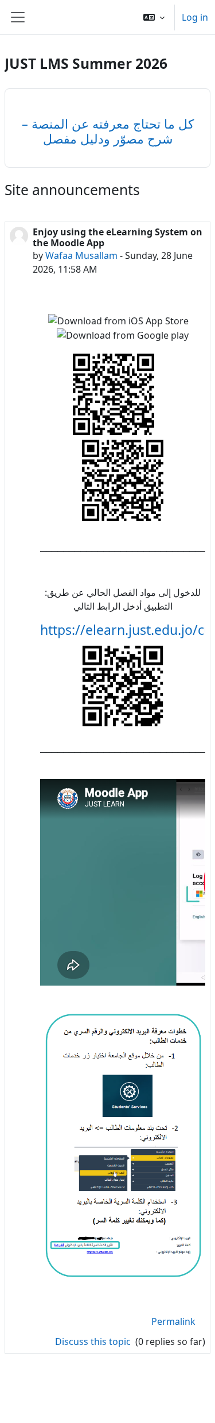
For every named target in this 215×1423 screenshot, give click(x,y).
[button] (154, 17)
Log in (195, 17)
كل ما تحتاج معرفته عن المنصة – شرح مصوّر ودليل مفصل (108, 131)
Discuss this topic (94, 1341)
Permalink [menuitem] (173, 1321)
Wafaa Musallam (81, 255)
